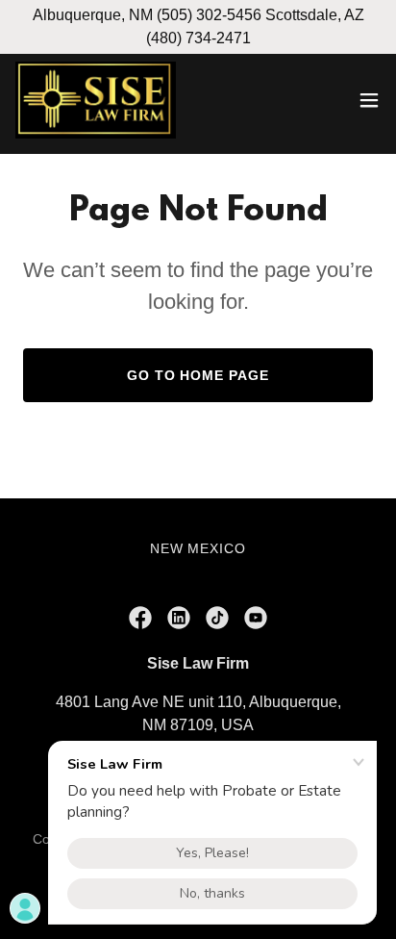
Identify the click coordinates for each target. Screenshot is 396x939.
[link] (95, 100)
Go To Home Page (198, 375)
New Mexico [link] (198, 548)
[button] (369, 100)
